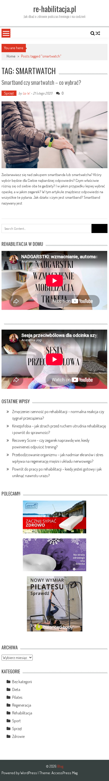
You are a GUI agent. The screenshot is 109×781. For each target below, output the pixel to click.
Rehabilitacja (22, 712)
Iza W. (26, 93)
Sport (16, 720)
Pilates (17, 697)
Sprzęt (9, 93)
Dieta (16, 689)
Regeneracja (21, 705)
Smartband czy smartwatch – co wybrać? (41, 82)
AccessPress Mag (64, 772)
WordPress (29, 772)
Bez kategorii (22, 681)
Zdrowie (18, 736)
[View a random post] (98, 33)
